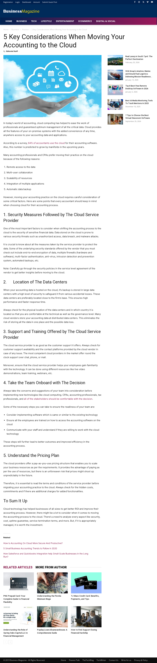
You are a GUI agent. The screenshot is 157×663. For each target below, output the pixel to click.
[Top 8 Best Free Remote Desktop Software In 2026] (115, 90)
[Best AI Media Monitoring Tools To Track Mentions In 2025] (115, 104)
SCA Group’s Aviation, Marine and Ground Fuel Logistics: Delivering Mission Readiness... (138, 74)
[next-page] (10, 642)
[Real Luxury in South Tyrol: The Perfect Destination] (115, 60)
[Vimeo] (147, 2)
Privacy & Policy (140, 660)
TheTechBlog (88, 660)
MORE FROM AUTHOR (51, 567)
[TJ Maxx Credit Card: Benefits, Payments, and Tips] (86, 582)
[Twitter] (143, 2)
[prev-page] (5, 642)
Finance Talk (74, 660)
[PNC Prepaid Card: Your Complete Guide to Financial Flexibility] (18, 582)
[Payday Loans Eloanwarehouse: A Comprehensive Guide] (52, 616)
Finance (25, 29)
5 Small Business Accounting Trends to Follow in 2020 (30, 548)
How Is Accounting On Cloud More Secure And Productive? (33, 543)
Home (6, 29)
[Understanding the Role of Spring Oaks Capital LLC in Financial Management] (18, 616)
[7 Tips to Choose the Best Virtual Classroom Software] (115, 119)
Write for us (126, 660)
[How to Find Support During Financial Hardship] (86, 616)
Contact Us (113, 660)
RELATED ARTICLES (18, 567)
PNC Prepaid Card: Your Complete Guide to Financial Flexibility (16, 599)
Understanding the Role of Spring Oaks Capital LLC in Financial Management (15, 633)
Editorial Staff (12, 51)
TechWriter (101, 660)
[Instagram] (139, 2)
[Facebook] (135, 2)
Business (15, 29)
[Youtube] (152, 2)
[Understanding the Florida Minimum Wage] (52, 582)
